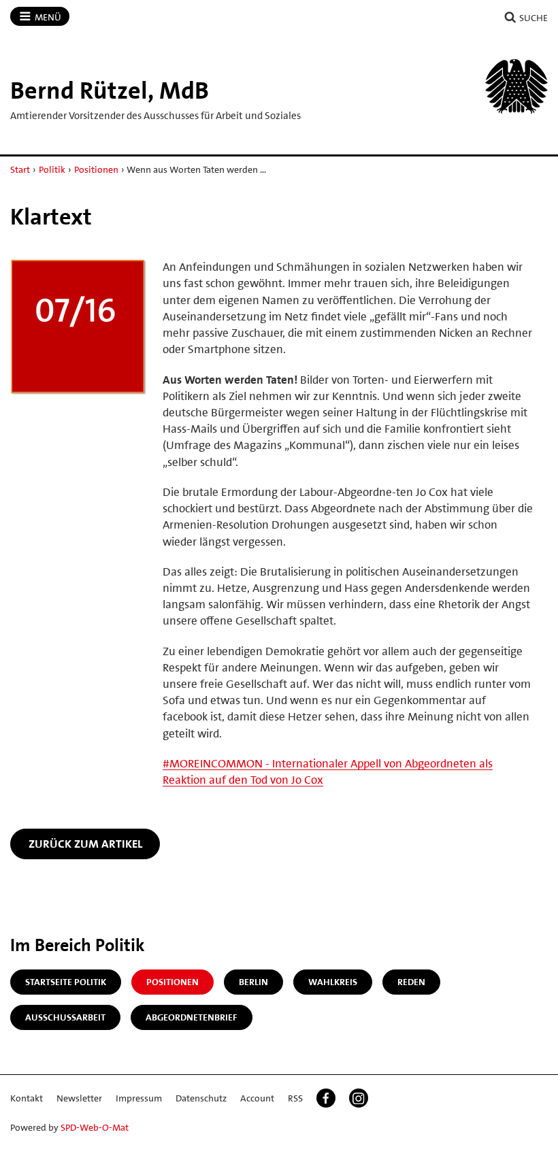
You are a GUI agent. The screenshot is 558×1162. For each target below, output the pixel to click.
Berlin (253, 982)
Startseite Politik (65, 982)
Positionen (96, 169)
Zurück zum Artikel (85, 843)
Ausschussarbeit (65, 1017)
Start (20, 169)
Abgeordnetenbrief (191, 1017)
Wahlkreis (332, 982)
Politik (52, 169)
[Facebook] (325, 1098)
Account (257, 1098)
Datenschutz (201, 1098)
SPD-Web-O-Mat (95, 1127)
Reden (411, 982)
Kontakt (26, 1098)
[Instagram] (358, 1098)
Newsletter (79, 1098)
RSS (295, 1098)
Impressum (139, 1098)
